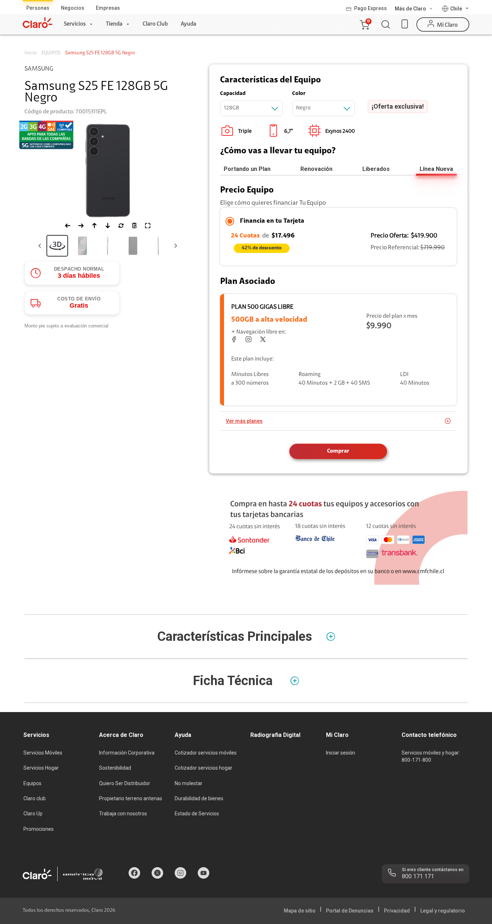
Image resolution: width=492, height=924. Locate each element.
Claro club (34, 798)
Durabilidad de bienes (199, 798)
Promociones (38, 829)
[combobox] (251, 108)
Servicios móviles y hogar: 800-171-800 (431, 756)
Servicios (75, 24)
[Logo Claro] (37, 23)
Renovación (316, 169)
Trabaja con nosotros (123, 813)
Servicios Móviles (42, 753)
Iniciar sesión (340, 753)
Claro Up (33, 813)
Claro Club (155, 24)
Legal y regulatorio (442, 911)
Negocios (72, 8)
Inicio (30, 53)
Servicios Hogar (41, 768)
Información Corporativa (127, 753)
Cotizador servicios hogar (203, 768)
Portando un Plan (247, 169)
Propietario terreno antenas (130, 798)
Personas (37, 8)
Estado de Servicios (197, 813)
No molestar (188, 783)
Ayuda (188, 24)
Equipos (32, 783)
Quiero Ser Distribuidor (124, 783)
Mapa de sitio (300, 911)
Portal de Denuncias (350, 911)
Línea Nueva (436, 169)
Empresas (108, 8)
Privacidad (397, 911)
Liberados (376, 169)
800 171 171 (418, 876)
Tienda (114, 24)
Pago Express (370, 8)
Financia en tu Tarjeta (272, 221)
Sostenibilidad (115, 768)
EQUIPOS (51, 53)
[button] (364, 24)
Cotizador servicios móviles (206, 753)
